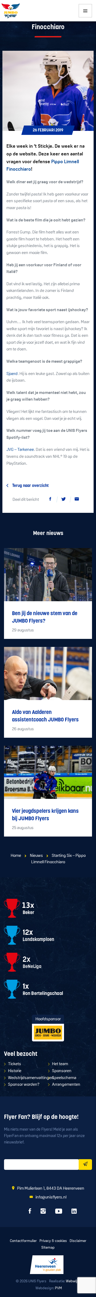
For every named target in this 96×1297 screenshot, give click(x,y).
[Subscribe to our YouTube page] (58, 1212)
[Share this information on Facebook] (50, 500)
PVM (58, 1288)
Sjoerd (12, 374)
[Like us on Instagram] (43, 1212)
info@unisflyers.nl (50, 1197)
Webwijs (72, 1281)
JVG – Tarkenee (20, 450)
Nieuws (36, 856)
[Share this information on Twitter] (63, 500)
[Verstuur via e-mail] (76, 500)
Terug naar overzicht (30, 486)
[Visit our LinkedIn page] (74, 1212)
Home (16, 856)
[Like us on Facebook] (30, 1212)
